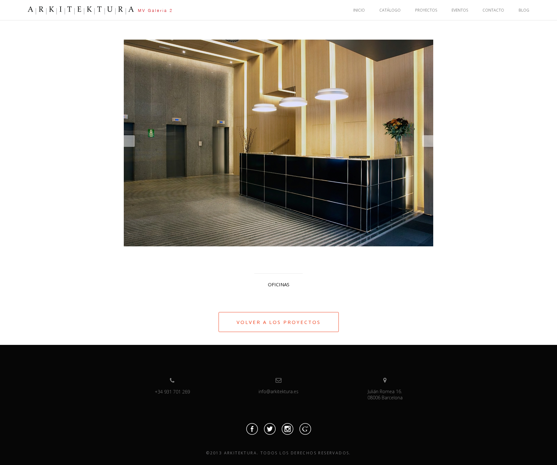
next (427, 141)
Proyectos (426, 10)
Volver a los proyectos (279, 322)
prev (129, 141)
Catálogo (390, 10)
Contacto (493, 10)
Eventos (460, 10)
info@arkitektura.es (278, 391)
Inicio (359, 10)
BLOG (524, 10)
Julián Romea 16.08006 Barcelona (385, 394)
